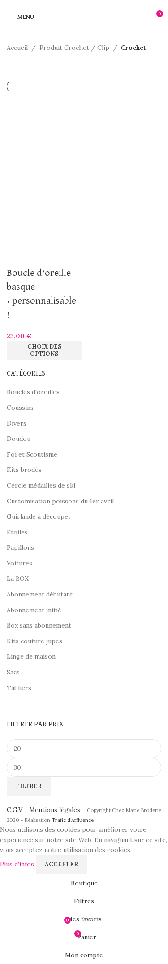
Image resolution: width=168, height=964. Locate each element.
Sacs (13, 672)
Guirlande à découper (39, 516)
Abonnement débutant (40, 594)
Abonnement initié (34, 610)
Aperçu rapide (18, 255)
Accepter (61, 864)
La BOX (18, 578)
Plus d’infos (18, 864)
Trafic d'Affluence (73, 820)
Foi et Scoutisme (32, 454)
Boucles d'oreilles (33, 392)
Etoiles (17, 532)
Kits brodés (24, 470)
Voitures (19, 563)
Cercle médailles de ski (41, 485)
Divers (16, 423)
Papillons (20, 547)
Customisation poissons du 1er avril (60, 501)
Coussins (20, 408)
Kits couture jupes (34, 641)
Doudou (18, 439)
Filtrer (29, 786)
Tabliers (19, 688)
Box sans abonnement (39, 625)
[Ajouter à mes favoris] (42, 255)
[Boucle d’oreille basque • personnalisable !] (44, 130)
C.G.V (14, 810)
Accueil (17, 48)
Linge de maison (31, 656)
